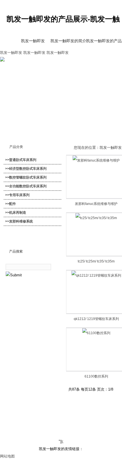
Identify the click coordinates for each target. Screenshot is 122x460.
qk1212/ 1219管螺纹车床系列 (96, 319)
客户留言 (97, 413)
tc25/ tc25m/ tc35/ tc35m (96, 261)
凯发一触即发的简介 (68, 41)
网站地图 (7, 456)
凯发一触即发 (11, 52)
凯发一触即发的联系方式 (64, 413)
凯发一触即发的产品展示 (103, 41)
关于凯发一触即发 (24, 413)
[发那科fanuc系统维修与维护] (96, 160)
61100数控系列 (96, 376)
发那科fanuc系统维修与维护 (96, 204)
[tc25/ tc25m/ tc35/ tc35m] (96, 218)
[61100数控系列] (96, 333)
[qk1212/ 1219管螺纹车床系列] (96, 275)
